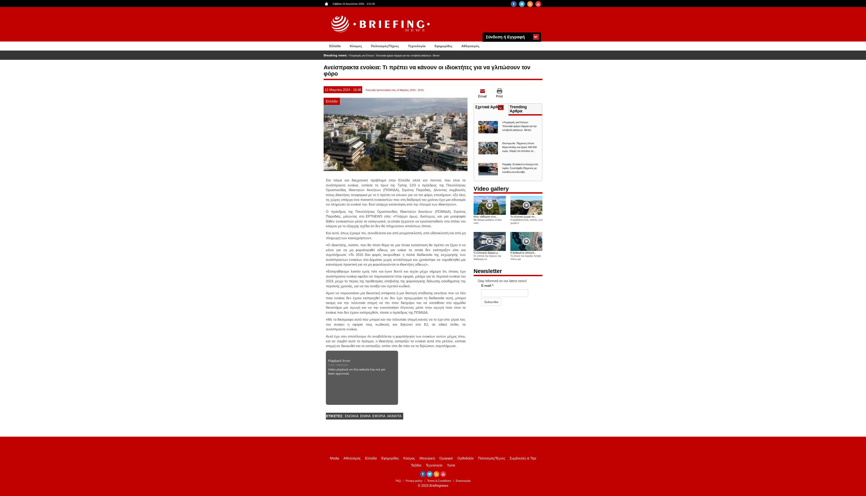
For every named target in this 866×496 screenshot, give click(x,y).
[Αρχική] (381, 24)
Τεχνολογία (417, 46)
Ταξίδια (416, 465)
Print (499, 96)
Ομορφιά (446, 458)
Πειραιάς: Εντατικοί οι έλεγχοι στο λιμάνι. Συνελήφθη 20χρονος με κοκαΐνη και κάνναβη (520, 168)
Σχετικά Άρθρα (491, 107)
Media (334, 458)
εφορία (378, 416)
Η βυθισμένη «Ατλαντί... (523, 252)
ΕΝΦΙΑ (365, 416)
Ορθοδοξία (465, 458)
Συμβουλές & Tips (523, 458)
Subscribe (491, 302)
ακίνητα (394, 416)
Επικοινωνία (463, 481)
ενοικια (352, 416)
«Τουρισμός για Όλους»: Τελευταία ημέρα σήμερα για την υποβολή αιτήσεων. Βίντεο (394, 55)
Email (482, 96)
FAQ (398, 481)
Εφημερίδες (443, 46)
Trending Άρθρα (518, 109)
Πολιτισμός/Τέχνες (385, 46)
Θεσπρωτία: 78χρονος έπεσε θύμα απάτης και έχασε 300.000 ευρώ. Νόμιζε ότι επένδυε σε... (519, 147)
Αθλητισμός (470, 46)
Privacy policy (413, 481)
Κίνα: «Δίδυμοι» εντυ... (486, 216)
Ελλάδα (335, 46)
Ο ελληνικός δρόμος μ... (487, 252)
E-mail (487, 285)
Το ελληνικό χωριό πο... (523, 216)
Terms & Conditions (439, 481)
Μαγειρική (427, 458)
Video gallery (491, 188)
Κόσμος (356, 46)
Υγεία (451, 465)
